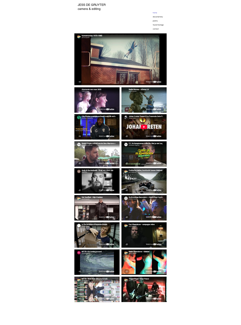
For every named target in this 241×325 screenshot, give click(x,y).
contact (156, 29)
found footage (157, 25)
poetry (155, 21)
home (155, 13)
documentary (157, 17)
